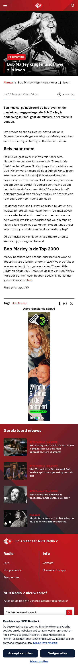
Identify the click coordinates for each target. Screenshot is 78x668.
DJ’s (6, 562)
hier (29, 280)
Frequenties (11, 577)
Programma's (12, 570)
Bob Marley (19, 303)
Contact (48, 562)
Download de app (54, 570)
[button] (5, 5)
